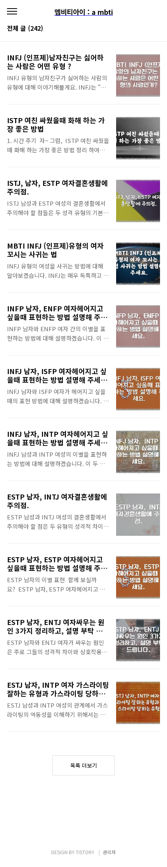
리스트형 (155, 29)
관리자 (109, 852)
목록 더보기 (83, 765)
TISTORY (85, 852)
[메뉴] (12, 11)
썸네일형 (144, 29)
